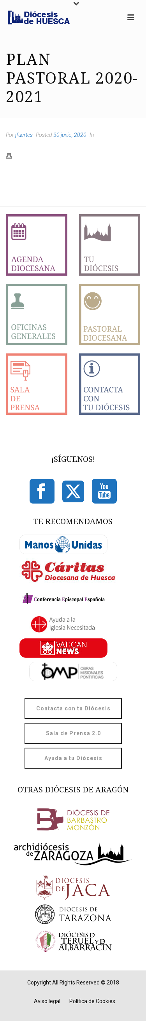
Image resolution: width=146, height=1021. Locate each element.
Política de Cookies (92, 1001)
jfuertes (24, 135)
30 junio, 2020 (69, 135)
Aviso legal (47, 1001)
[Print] (13, 155)
